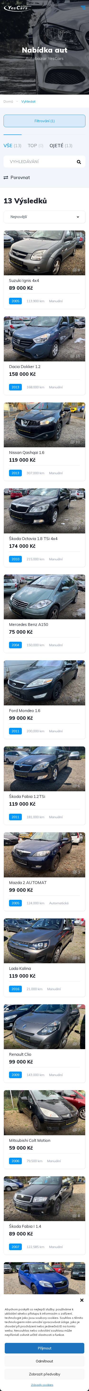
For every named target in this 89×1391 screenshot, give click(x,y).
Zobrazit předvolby (44, 1374)
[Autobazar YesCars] (18, 8)
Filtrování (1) (44, 121)
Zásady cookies (42, 1385)
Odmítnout (44, 1361)
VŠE (13, 145)
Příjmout (45, 1348)
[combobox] (44, 217)
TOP (36, 145)
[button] (82, 1300)
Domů (8, 101)
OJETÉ (61, 145)
